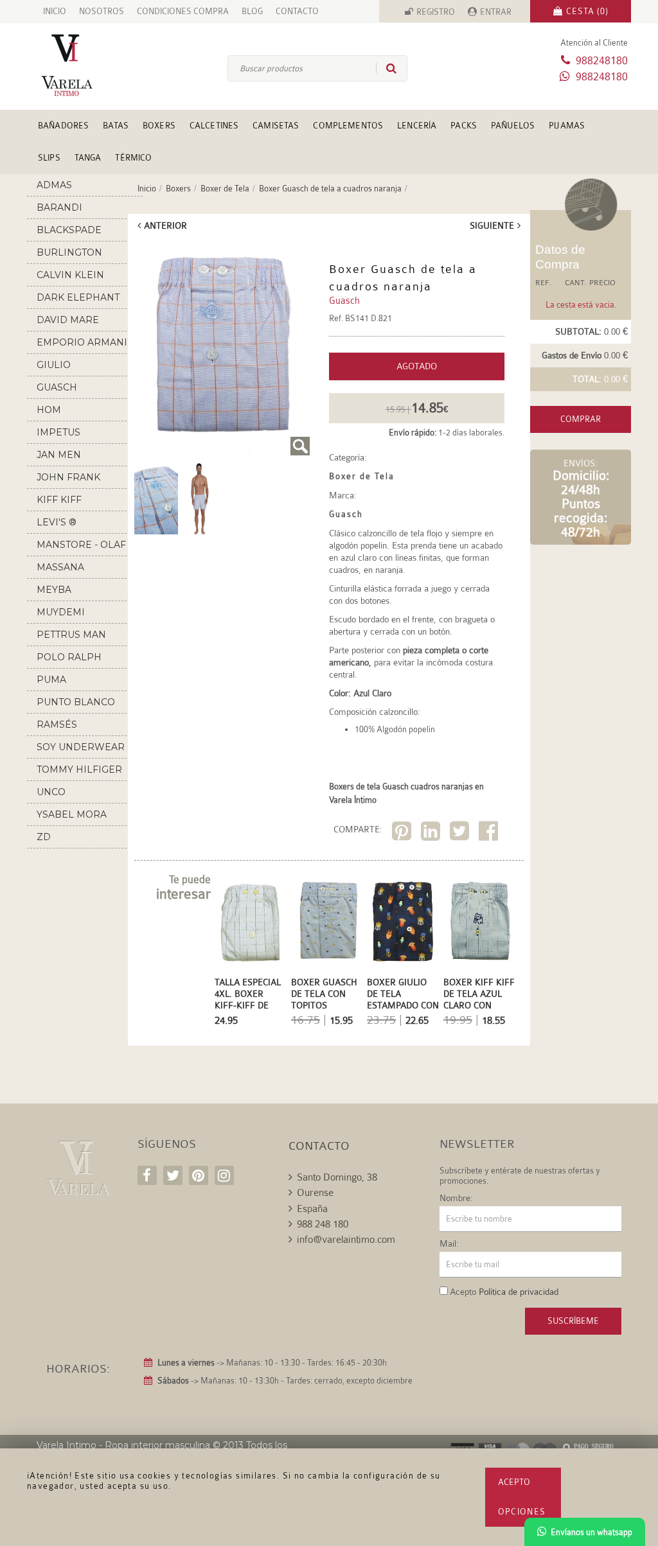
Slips (49, 158)
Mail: (449, 1243)
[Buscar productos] (386, 68)
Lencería (416, 125)
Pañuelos (513, 125)
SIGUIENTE (492, 225)
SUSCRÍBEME (573, 1321)
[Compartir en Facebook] (490, 833)
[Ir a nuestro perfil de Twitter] (172, 1175)
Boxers (159, 125)
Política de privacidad (518, 1292)
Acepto (514, 1482)
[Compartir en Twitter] (461, 833)
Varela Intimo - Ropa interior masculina (123, 1445)
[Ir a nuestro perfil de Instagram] (224, 1175)
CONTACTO (297, 11)
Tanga (88, 158)
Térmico (133, 158)
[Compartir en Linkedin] (432, 833)
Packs (463, 125)
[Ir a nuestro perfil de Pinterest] (198, 1175)
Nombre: (456, 1198)
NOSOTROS (101, 11)
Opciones (522, 1511)
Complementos (348, 125)
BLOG (252, 11)
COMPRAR (580, 419)
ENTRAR (495, 12)
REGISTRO (435, 12)
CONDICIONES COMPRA (183, 11)
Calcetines (214, 125)
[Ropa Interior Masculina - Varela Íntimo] (77, 65)
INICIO (54, 11)
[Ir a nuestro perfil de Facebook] (147, 1175)
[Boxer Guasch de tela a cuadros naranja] (222, 348)
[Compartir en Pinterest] (403, 833)
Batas (116, 125)
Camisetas (276, 125)
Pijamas (567, 125)
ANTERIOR (165, 225)
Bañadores (63, 125)
